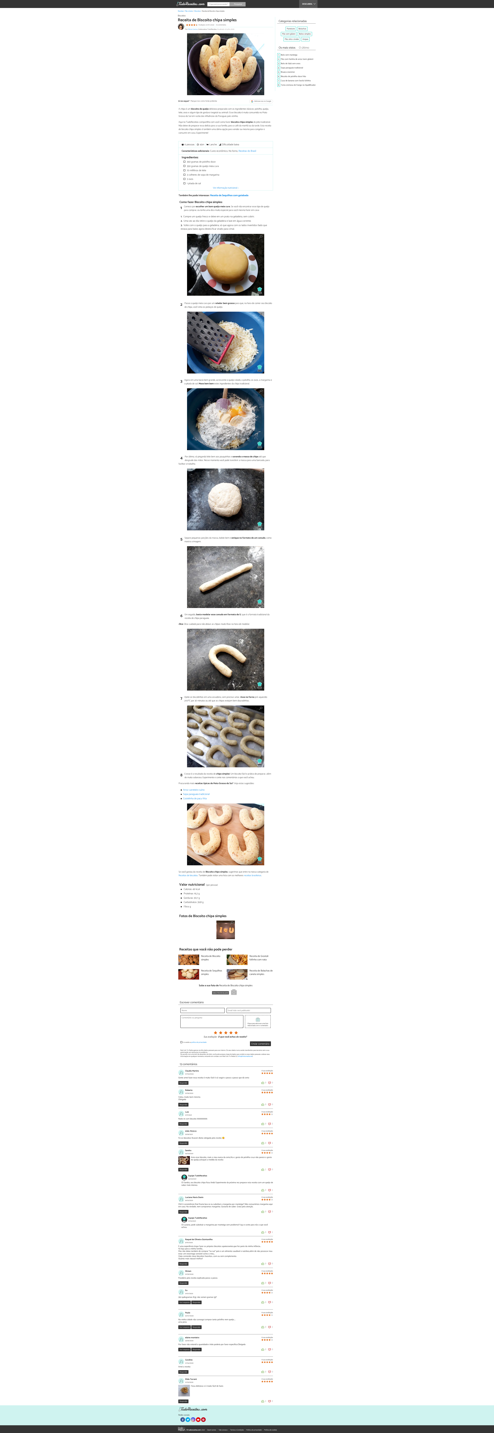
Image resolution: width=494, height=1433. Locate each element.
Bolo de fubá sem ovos (290, 63)
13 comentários (221, 25)
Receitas (181, 11)
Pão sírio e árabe (292, 39)
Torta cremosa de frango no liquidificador (298, 85)
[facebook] (182, 1419)
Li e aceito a (194, 1042)
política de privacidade (198, 1042)
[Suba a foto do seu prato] (234, 992)
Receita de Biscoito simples (210, 958)
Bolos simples (305, 34)
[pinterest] (203, 1419)
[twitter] (188, 1419)
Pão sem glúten (288, 34)
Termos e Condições (237, 1430)
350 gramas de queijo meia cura (202, 166)
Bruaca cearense (288, 72)
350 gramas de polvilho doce (200, 162)
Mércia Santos (192, 29)
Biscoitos (197, 11)
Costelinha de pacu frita (195, 799)
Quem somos (211, 1430)
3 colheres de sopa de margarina (202, 175)
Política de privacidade (254, 1430)
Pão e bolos (189, 11)
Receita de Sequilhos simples (211, 972)
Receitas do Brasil (247, 151)
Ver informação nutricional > (226, 188)
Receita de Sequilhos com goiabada (229, 195)
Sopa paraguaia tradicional (196, 794)
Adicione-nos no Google (262, 101)
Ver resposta (184, 1302)
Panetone (291, 29)
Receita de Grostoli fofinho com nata (258, 958)
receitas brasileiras (252, 875)
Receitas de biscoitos (188, 875)
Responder (183, 1083)
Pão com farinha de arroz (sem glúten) (297, 59)
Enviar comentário (260, 1044)
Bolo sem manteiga (289, 55)
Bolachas (302, 29)
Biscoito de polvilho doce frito (293, 76)
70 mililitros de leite (196, 170)
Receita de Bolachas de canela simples (261, 972)
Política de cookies (270, 1430)
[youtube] (198, 1419)
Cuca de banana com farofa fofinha (296, 80)
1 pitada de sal (193, 183)
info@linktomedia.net (245, 1056)
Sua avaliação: (210, 1037)
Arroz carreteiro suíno (194, 790)
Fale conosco (223, 1430)
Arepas (305, 39)
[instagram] (193, 1419)
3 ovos (189, 179)
